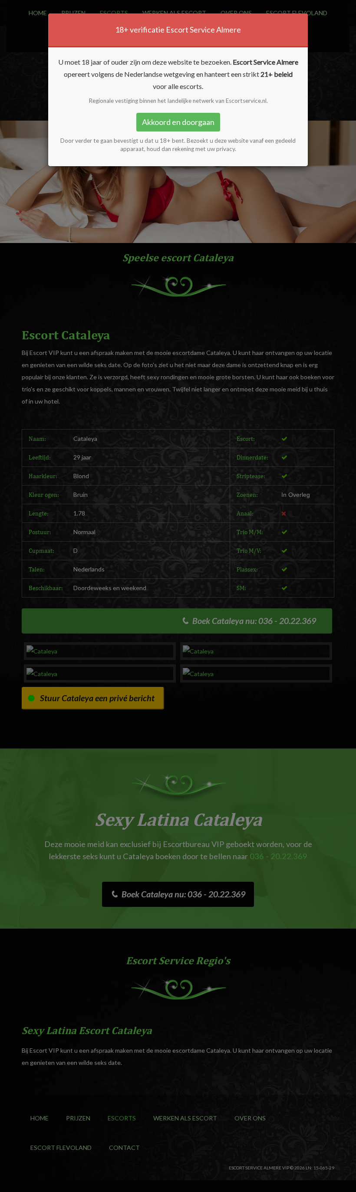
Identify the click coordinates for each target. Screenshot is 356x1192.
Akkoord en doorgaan (178, 122)
